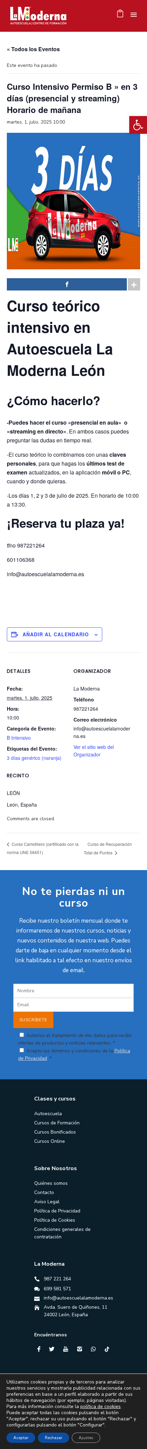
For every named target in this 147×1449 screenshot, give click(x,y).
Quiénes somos (51, 1183)
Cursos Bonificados (55, 1132)
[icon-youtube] (67, 1349)
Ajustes (86, 1437)
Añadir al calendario (56, 634)
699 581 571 (57, 1288)
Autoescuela (48, 1113)
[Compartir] (67, 284)
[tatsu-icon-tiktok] (107, 1349)
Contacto (44, 1192)
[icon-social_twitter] (53, 1349)
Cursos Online (49, 1141)
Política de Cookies (54, 1220)
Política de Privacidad (57, 1211)
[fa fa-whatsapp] (95, 1349)
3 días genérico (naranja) (34, 757)
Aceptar (20, 1437)
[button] (138, 125)
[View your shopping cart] (120, 15)
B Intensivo (19, 737)
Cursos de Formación (57, 1123)
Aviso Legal (46, 1201)
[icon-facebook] (40, 1349)
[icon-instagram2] (81, 1349)
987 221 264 (57, 1279)
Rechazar (53, 1437)
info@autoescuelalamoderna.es (78, 1298)
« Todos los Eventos (33, 49)
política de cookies (100, 1406)
